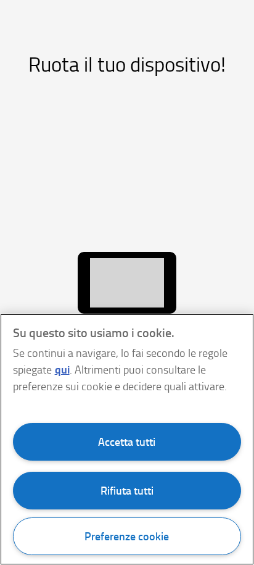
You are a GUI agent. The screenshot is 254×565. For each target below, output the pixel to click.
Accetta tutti (126, 441)
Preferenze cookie (126, 536)
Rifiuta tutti (127, 490)
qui (62, 369)
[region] (127, 439)
